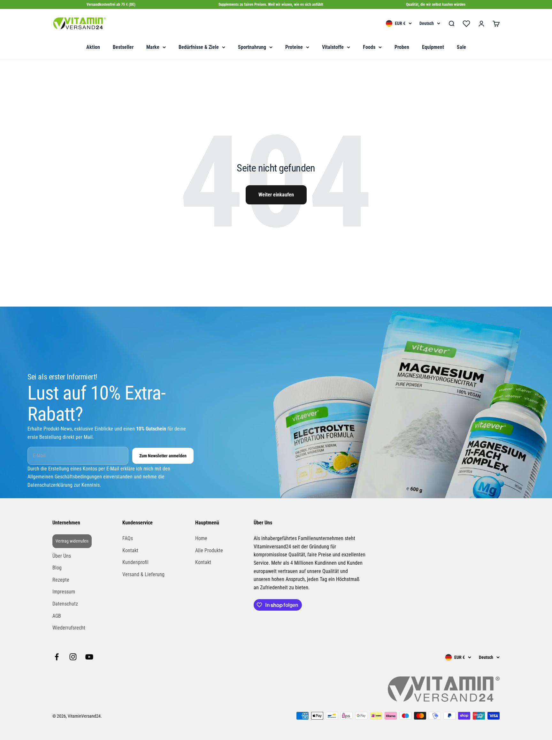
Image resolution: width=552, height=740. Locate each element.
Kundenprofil (135, 562)
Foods (369, 47)
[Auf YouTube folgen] (89, 656)
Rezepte (60, 580)
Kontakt (130, 550)
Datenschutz (65, 604)
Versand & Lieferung (143, 574)
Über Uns (61, 556)
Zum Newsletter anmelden (163, 455)
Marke (152, 47)
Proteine (294, 47)
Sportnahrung (252, 47)
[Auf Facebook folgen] (56, 656)
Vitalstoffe (333, 47)
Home (201, 538)
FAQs (127, 538)
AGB (56, 616)
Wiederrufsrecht (68, 628)
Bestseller (123, 47)
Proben (402, 47)
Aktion (93, 47)
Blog (57, 568)
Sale (461, 47)
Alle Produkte (209, 550)
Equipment (433, 47)
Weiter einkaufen (276, 195)
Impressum (63, 592)
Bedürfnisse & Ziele (199, 47)
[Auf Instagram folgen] (73, 656)
